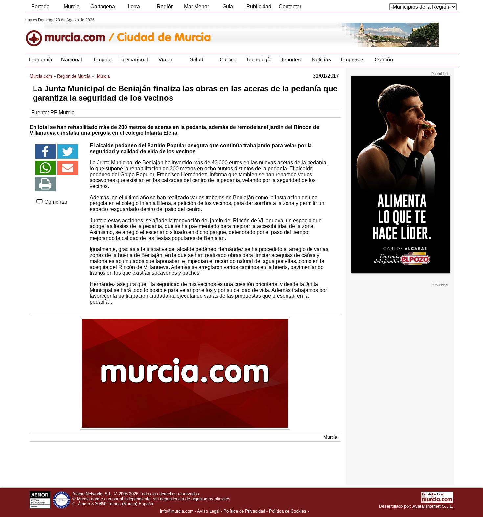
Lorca (134, 6)
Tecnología (259, 59)
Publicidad (258, 6)
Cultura (227, 59)
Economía (40, 59)
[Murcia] (70, 32)
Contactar (290, 6)
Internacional (134, 59)
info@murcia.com (177, 511)
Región (165, 6)
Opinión (384, 59)
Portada (40, 6)
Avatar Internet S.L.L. (432, 506)
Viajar (165, 59)
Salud (196, 59)
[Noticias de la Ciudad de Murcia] (185, 32)
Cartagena (102, 6)
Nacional (71, 59)
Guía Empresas (227, 8)
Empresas (352, 59)
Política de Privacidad (244, 511)
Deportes (290, 59)
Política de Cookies (287, 511)
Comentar (55, 202)
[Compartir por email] (68, 168)
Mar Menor (196, 6)
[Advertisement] (400, 385)
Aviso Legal (208, 511)
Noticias (321, 59)
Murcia (72, 6)
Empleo (103, 59)
